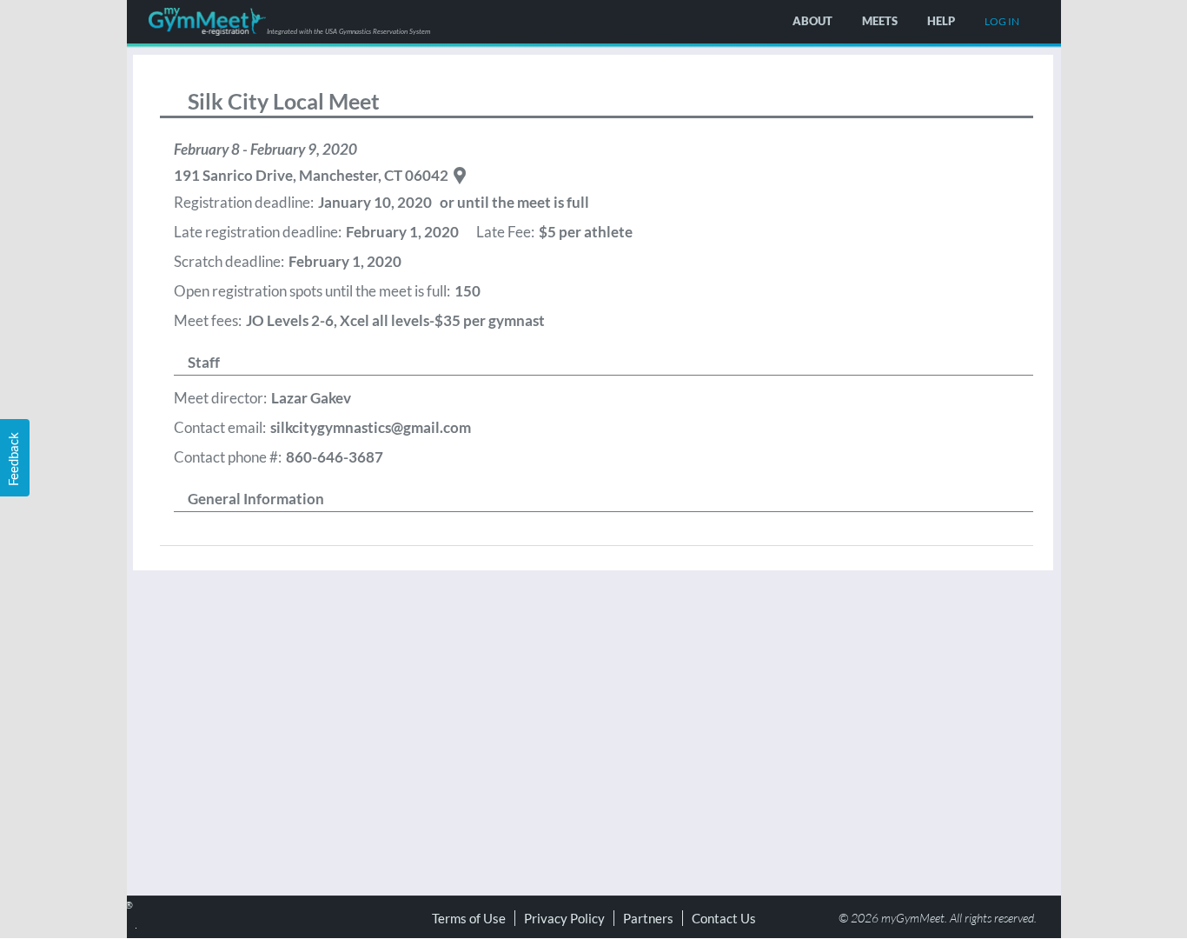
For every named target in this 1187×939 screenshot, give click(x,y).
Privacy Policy (564, 918)
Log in (1002, 21)
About (812, 21)
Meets (880, 21)
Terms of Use (469, 918)
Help (941, 21)
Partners (648, 918)
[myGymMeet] (207, 22)
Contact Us (724, 918)
